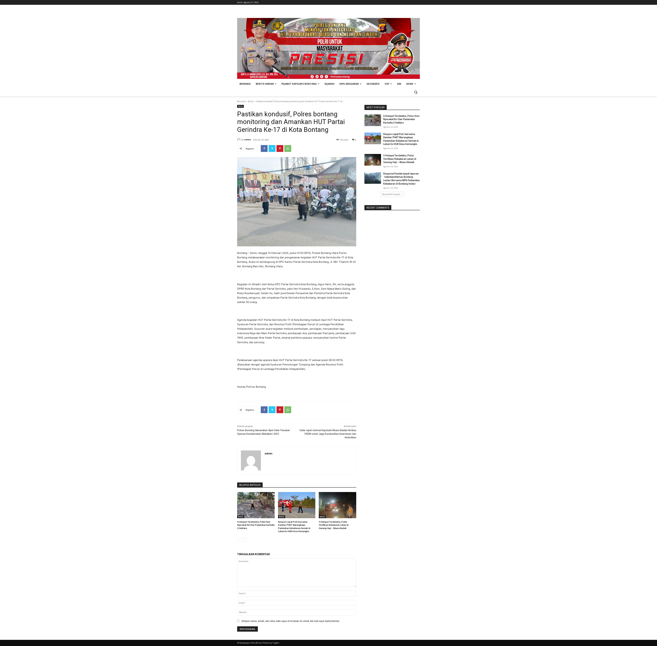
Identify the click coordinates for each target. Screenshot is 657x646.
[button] (416, 92)
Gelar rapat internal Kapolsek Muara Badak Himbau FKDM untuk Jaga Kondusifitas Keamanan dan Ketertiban (328, 434)
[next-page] (245, 539)
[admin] (239, 139)
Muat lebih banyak (391, 194)
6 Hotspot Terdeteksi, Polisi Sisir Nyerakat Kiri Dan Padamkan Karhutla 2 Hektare (255, 525)
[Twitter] (272, 148)
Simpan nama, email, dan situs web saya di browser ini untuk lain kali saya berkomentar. (290, 620)
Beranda (241, 101)
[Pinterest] (279, 148)
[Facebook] (264, 148)
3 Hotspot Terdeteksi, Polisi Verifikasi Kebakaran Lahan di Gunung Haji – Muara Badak (334, 525)
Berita (251, 101)
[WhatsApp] (287, 148)
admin (247, 139)
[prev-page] (239, 539)
